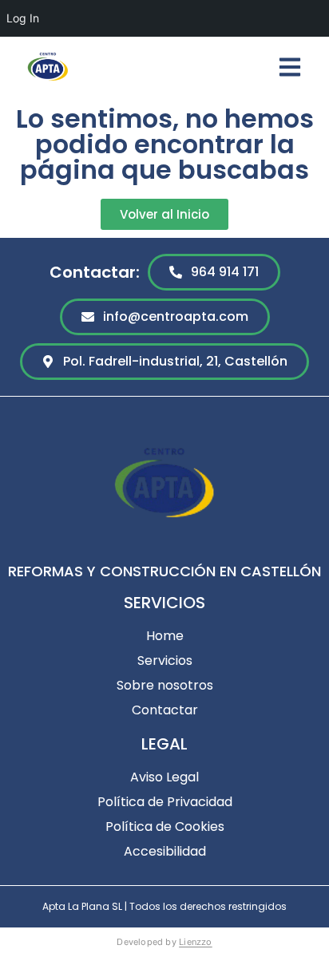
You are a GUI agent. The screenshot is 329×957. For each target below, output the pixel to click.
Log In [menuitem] (22, 18)
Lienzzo (195, 941)
